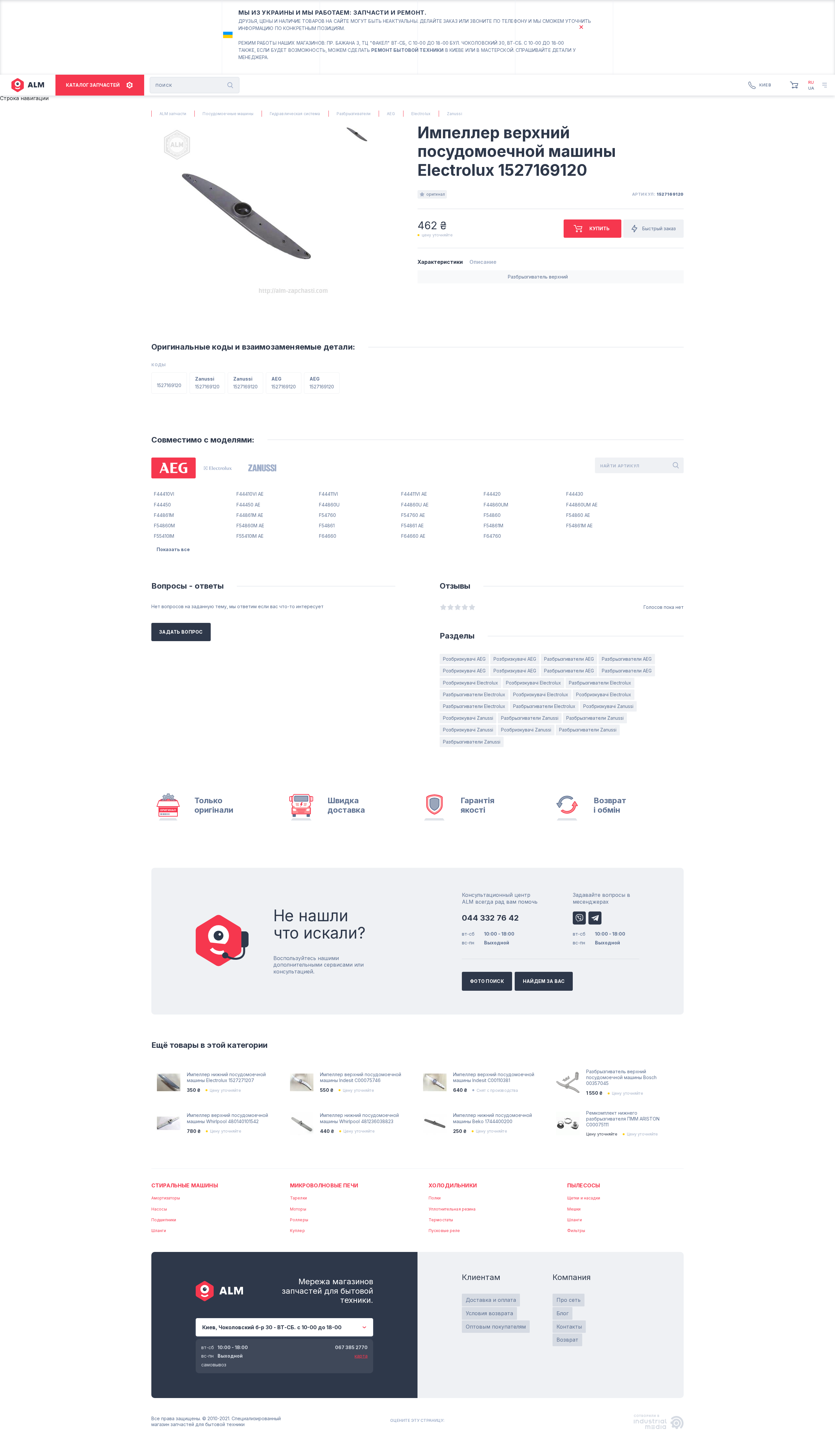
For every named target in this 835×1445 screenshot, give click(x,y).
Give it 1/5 (443, 607)
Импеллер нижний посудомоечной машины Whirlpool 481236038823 (359, 1118)
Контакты (569, 1326)
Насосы (159, 1209)
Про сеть (568, 1300)
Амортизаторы (165, 1198)
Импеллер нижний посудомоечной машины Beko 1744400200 (492, 1118)
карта (361, 1356)
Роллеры (299, 1219)
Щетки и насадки (583, 1198)
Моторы (298, 1209)
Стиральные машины (184, 1185)
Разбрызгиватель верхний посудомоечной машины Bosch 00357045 (621, 1077)
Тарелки (298, 1198)
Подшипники (163, 1219)
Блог (562, 1313)
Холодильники (453, 1185)
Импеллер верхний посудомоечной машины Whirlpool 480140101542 (227, 1118)
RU (811, 82)
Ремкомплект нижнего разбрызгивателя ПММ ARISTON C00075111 (623, 1118)
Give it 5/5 (472, 607)
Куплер (297, 1230)
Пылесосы (583, 1185)
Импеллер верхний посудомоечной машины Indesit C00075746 (360, 1077)
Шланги (158, 1230)
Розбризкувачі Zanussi (608, 706)
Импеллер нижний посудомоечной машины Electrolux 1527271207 (226, 1077)
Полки (435, 1198)
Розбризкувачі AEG (464, 659)
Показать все (173, 549)
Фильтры (576, 1230)
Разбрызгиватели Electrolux (600, 682)
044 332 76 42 (490, 918)
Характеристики (440, 262)
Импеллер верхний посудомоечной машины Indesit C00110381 (493, 1077)
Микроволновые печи (324, 1185)
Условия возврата (489, 1313)
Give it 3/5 (457, 607)
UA (811, 88)
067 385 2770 (351, 1347)
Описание (482, 262)
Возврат (567, 1339)
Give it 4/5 (464, 607)
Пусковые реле (444, 1230)
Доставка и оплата (491, 1300)
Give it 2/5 (450, 607)
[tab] (173, 468)
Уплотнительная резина (452, 1209)
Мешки (574, 1209)
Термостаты (441, 1219)
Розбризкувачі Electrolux (470, 682)
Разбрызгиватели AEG (569, 659)
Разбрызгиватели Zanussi (529, 718)
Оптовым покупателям (496, 1326)
